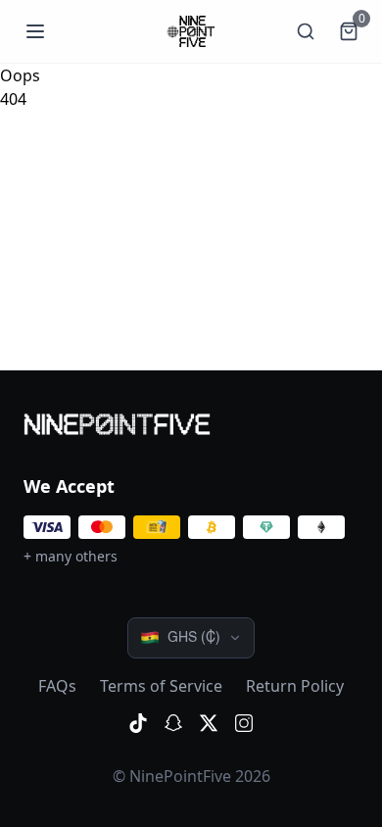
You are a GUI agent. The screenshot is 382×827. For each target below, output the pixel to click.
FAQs (57, 686)
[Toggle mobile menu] (35, 31)
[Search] (305, 31)
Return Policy (295, 686)
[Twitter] (208, 723)
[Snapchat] (173, 723)
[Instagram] (244, 723)
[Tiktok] (138, 723)
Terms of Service (161, 686)
